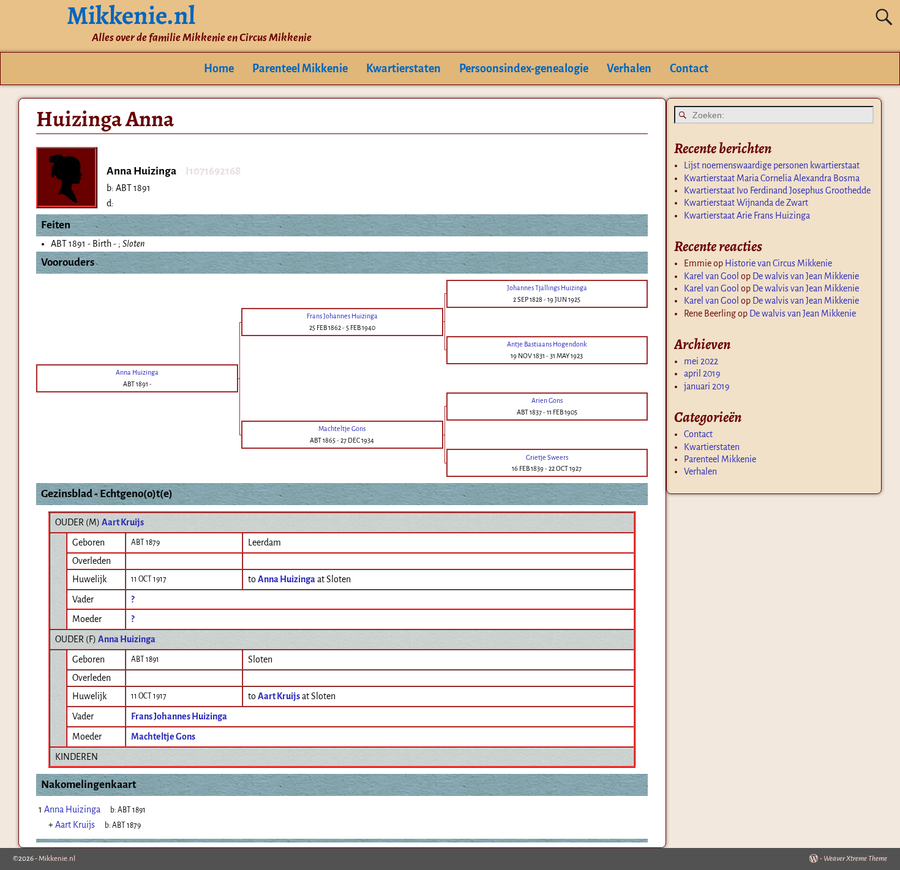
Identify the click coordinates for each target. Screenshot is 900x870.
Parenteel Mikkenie (300, 68)
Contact (689, 68)
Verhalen (629, 68)
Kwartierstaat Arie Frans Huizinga (747, 215)
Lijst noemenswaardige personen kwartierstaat (772, 165)
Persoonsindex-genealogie (523, 68)
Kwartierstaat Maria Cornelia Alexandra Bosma (772, 178)
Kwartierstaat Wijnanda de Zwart (746, 203)
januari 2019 (707, 386)
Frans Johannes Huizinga (179, 716)
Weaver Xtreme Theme (855, 859)
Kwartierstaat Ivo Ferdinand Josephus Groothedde (777, 190)
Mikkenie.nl (57, 859)
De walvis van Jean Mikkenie (805, 276)
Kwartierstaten (403, 68)
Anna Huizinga (127, 639)
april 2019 (702, 373)
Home (219, 68)
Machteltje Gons (163, 736)
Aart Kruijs (123, 522)
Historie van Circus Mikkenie (778, 263)
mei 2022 (701, 361)
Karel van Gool (711, 276)
